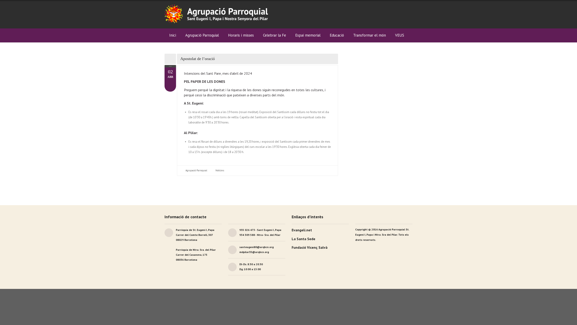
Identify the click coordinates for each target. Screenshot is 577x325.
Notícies (219, 170)
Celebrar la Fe (274, 35)
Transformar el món (369, 35)
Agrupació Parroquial (196, 170)
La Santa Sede (303, 239)
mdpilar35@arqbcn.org (254, 252)
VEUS (399, 35)
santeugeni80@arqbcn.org (256, 247)
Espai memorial (308, 35)
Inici (172, 35)
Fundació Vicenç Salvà (309, 247)
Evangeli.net (302, 230)
